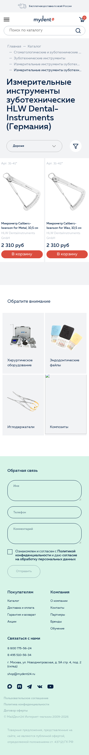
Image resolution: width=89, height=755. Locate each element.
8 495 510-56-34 (19, 655)
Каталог (13, 601)
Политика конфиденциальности (26, 704)
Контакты (57, 607)
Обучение (57, 628)
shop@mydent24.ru (21, 674)
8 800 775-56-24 (19, 648)
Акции (11, 621)
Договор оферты (16, 710)
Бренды (56, 621)
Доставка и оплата (20, 607)
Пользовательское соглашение (26, 698)
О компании (58, 601)
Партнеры (57, 614)
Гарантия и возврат (21, 614)
